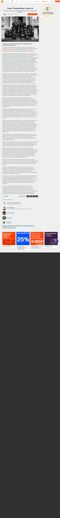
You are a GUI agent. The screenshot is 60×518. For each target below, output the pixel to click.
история (8, 222)
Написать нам (22, 196)
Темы (30, 1)
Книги (22, 1)
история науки (17, 225)
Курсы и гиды (12, 1)
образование (10, 225)
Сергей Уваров (30, 225)
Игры (26, 1)
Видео (17, 1)
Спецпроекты (36, 1)
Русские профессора (12, 48)
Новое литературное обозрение (11, 14)
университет (24, 225)
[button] (58, 241)
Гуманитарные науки (6, 227)
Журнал (7, 1)
